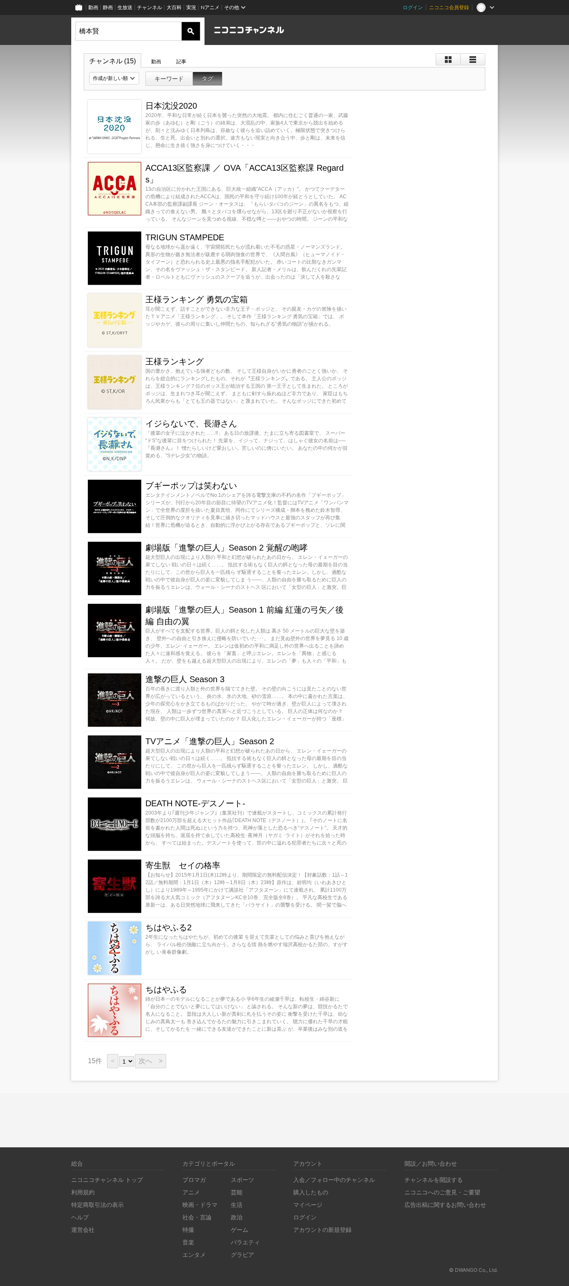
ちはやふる (166, 989)
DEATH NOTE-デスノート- (195, 803)
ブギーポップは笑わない (191, 485)
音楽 (188, 1242)
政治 (236, 1217)
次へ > (150, 1060)
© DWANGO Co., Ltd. (473, 1270)
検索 (191, 31)
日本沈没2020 (171, 105)
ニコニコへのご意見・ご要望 (442, 1192)
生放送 (124, 7)
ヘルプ (80, 1217)
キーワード (169, 78)
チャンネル (149, 7)
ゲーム (239, 1229)
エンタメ (194, 1254)
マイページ (307, 1204)
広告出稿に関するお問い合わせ (445, 1204)
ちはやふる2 (168, 927)
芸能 (236, 1192)
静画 (108, 7)
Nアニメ (210, 7)
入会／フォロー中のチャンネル (334, 1179)
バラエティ (245, 1242)
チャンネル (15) (112, 61)
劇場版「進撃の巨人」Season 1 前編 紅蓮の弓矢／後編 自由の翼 (244, 615)
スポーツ (242, 1179)
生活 (236, 1204)
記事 (181, 62)
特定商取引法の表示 (97, 1204)
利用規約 (83, 1192)
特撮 (188, 1229)
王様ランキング (174, 361)
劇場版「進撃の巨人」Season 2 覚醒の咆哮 (226, 547)
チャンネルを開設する (433, 1179)
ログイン (413, 7)
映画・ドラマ (199, 1204)
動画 (93, 7)
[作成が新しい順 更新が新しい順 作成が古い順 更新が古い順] (114, 78)
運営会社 (83, 1229)
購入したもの (310, 1192)
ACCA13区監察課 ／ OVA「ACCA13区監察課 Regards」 (244, 173)
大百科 (174, 7)
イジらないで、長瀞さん (191, 423)
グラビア (242, 1254)
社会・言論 (197, 1217)
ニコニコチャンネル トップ (107, 1179)
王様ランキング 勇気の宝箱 (196, 299)
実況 (191, 7)
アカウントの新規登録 (322, 1229)
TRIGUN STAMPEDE (184, 237)
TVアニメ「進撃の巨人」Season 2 (209, 741)
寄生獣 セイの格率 (182, 865)
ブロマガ (194, 1179)
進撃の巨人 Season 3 (185, 679)
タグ (207, 78)
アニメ (191, 1192)
